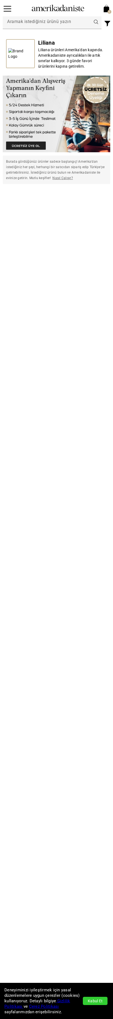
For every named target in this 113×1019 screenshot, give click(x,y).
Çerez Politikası (44, 1006)
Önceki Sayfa (19, 206)
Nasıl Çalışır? (62, 178)
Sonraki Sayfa (94, 206)
